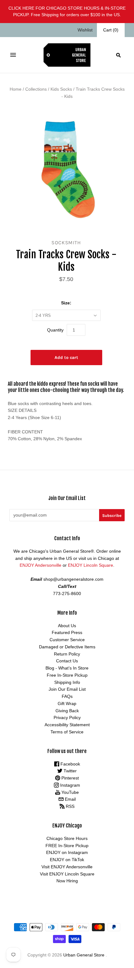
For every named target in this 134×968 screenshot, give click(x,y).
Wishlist (85, 29)
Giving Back (67, 710)
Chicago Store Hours (67, 838)
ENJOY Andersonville (40, 565)
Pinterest (69, 777)
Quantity (55, 329)
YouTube (69, 792)
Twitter (69, 770)
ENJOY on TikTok (67, 859)
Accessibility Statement (67, 724)
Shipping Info (67, 682)
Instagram (69, 785)
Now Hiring (67, 880)
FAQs (67, 696)
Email (70, 799)
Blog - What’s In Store (67, 667)
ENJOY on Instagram (67, 852)
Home (16, 89)
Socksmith (66, 243)
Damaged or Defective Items (67, 646)
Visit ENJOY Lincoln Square (67, 873)
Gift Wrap (67, 703)
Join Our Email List (67, 689)
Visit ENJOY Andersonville (67, 866)
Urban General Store (83, 954)
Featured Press (67, 632)
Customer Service (67, 639)
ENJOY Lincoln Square (90, 565)
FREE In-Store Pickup (67, 845)
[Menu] (13, 55)
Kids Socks (61, 89)
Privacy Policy (67, 717)
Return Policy (67, 653)
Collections (36, 89)
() (110, 29)
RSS (69, 806)
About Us (67, 625)
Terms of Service (67, 731)
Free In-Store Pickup (67, 675)
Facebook (69, 763)
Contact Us (67, 660)
